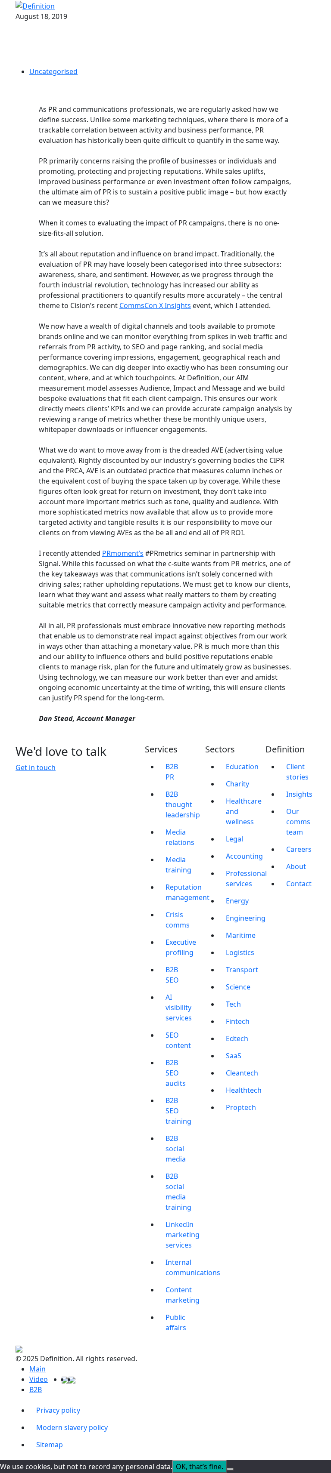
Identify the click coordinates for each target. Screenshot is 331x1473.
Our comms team (298, 822)
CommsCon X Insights (155, 305)
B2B (35, 1389)
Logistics (240, 952)
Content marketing (180, 1295)
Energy (237, 901)
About (296, 866)
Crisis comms (178, 920)
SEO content (178, 1040)
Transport (240, 969)
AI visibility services (179, 1007)
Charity (237, 784)
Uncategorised (53, 71)
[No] (230, 1469)
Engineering (240, 918)
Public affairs (176, 1322)
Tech (233, 1004)
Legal (234, 839)
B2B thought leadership (180, 804)
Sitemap (49, 1444)
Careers (299, 849)
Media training (178, 865)
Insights (299, 794)
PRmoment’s (123, 553)
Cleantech (240, 1073)
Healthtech (240, 1090)
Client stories (297, 772)
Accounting (240, 856)
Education (240, 766)
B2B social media (176, 1149)
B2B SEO (172, 975)
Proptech (240, 1107)
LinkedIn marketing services (180, 1235)
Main (37, 1369)
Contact (299, 883)
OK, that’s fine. (199, 1466)
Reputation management (180, 892)
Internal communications (180, 1267)
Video (38, 1379)
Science (238, 987)
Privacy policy (58, 1410)
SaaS (233, 1055)
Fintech (238, 1021)
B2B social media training (178, 1191)
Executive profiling (180, 947)
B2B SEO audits (176, 1073)
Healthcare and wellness (240, 811)
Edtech (237, 1038)
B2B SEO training (178, 1111)
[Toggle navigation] (309, 5)
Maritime (240, 935)
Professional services (240, 878)
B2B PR (172, 772)
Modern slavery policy (72, 1427)
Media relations (180, 837)
